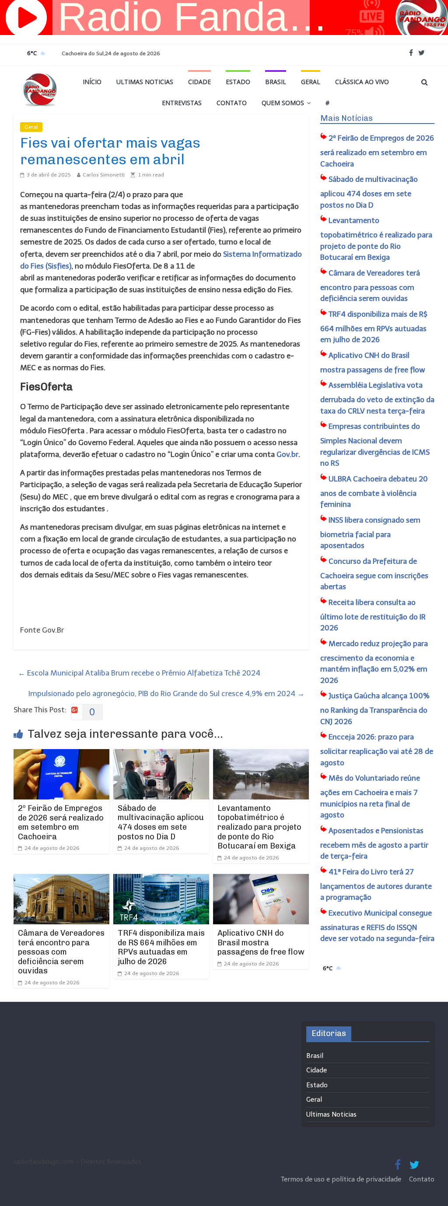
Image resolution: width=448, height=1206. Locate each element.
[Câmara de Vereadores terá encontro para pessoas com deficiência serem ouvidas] (62, 879)
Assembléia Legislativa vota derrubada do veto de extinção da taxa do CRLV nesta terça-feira (377, 398)
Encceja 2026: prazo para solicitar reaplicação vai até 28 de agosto (376, 749)
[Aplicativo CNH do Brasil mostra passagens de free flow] (261, 879)
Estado (238, 82)
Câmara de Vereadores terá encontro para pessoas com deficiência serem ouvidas (61, 952)
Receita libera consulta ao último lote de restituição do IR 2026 (373, 615)
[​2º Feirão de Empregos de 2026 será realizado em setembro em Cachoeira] (62, 754)
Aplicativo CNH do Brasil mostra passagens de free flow (260, 942)
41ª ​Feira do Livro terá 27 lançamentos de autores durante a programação (376, 884)
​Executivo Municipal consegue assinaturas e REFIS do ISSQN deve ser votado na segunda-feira (377, 926)
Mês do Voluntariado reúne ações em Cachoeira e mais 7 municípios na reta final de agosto (370, 796)
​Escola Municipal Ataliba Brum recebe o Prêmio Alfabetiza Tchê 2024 (139, 672)
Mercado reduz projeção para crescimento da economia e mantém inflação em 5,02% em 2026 (374, 662)
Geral (310, 82)
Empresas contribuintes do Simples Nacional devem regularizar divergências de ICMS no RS (375, 444)
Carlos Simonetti (104, 175)
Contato (232, 103)
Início (92, 82)
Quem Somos (283, 103)
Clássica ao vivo (362, 82)
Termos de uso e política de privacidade (342, 1179)
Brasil (275, 82)
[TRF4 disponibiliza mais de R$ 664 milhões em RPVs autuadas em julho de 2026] (161, 879)
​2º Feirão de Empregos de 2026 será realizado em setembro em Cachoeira (61, 822)
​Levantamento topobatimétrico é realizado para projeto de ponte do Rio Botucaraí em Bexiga (259, 827)
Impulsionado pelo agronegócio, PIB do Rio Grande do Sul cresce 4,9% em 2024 (166, 693)
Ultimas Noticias (144, 82)
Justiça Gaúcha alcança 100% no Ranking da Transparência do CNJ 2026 (375, 708)
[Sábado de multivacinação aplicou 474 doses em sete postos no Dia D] (161, 754)
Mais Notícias (346, 118)
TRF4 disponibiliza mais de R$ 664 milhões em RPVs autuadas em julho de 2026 (161, 947)
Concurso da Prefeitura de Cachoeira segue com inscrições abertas (374, 574)
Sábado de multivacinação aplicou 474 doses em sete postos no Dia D (161, 822)
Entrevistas (182, 103)
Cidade (199, 82)
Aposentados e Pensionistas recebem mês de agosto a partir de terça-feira (374, 843)
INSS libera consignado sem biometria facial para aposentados (370, 533)
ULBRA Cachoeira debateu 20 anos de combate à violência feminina (374, 491)
